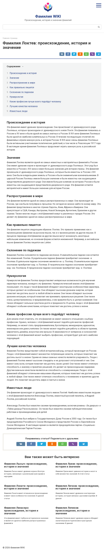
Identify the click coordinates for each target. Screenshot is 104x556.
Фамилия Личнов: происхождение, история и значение (77, 487)
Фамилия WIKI (48, 16)
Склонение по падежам (22, 92)
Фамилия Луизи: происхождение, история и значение (76, 465)
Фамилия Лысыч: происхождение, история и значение (25, 465)
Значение (14, 78)
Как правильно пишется (22, 87)
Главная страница (10, 38)
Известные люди (18, 111)
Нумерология (16, 97)
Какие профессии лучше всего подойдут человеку (35, 101)
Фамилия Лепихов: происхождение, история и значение (73, 510)
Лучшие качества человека (24, 106)
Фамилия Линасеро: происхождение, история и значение (21, 510)
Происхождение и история (23, 73)
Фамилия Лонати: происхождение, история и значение (26, 487)
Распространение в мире (22, 82)
